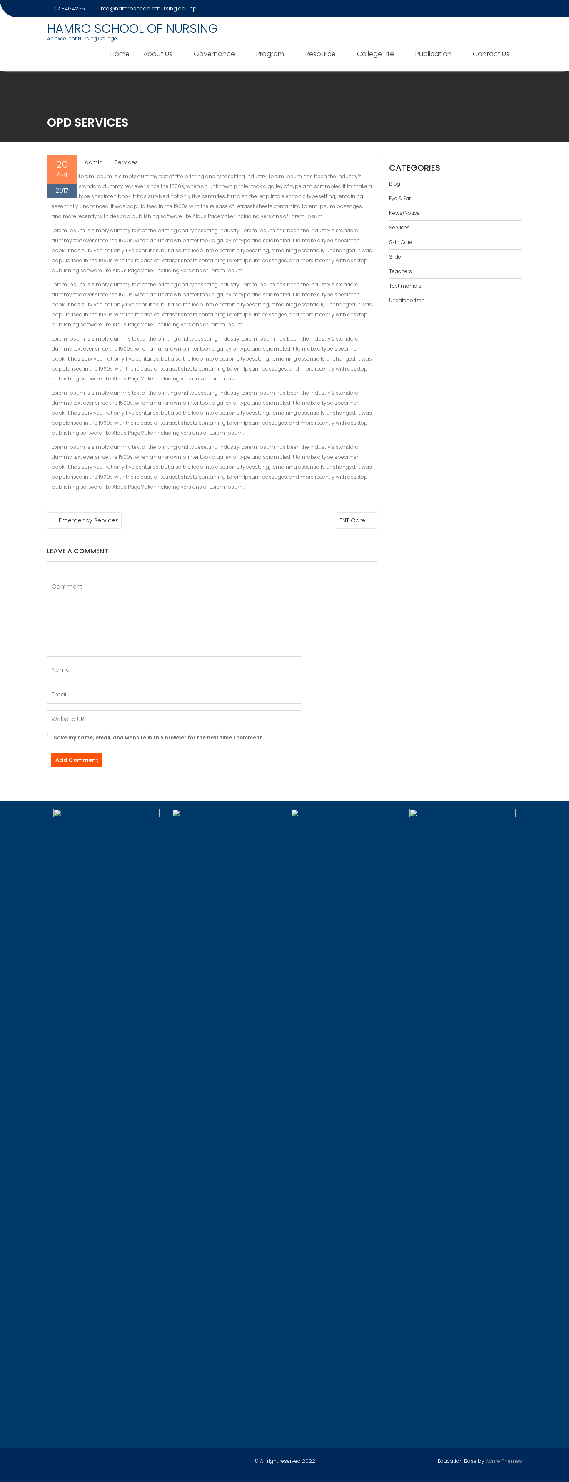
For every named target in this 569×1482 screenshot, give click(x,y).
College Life (375, 54)
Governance (214, 54)
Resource (320, 54)
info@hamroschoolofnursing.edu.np (148, 8)
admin (93, 162)
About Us (157, 54)
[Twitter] (500, 8)
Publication (433, 54)
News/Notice (404, 212)
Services (126, 162)
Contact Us (491, 54)
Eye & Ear (400, 198)
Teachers (400, 271)
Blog (394, 183)
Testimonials (405, 285)
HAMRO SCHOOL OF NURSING (132, 28)
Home (120, 54)
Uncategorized (407, 300)
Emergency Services (89, 520)
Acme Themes (504, 1461)
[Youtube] (515, 8)
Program (270, 54)
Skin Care (400, 242)
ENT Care (352, 520)
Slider (396, 256)
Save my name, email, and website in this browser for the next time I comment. (158, 737)
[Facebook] (485, 8)
